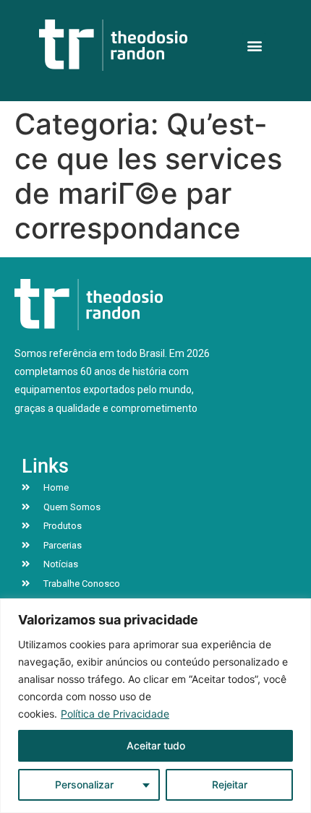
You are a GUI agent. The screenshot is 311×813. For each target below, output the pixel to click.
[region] (155, 705)
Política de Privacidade (115, 713)
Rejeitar (229, 784)
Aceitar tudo (156, 745)
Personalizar (84, 784)
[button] (254, 45)
